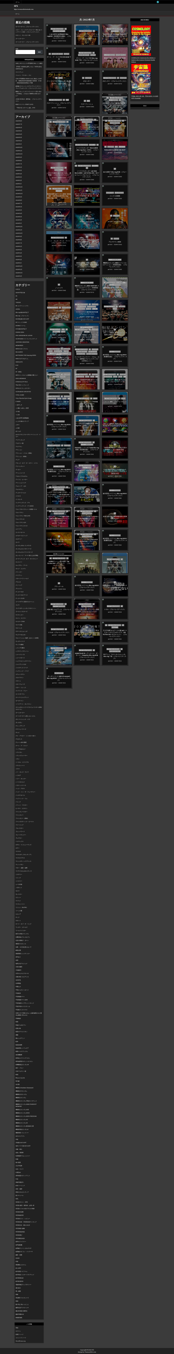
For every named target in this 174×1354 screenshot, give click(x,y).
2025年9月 (19, 157)
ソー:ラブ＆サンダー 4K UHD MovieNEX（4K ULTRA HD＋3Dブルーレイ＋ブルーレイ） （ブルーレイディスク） (87, 174)
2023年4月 (19, 253)
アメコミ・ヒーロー (21, 479)
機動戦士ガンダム (21, 1097)
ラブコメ (18, 901)
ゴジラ (18, 605)
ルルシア (18, 914)
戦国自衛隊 (19, 1045)
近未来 (18, 1258)
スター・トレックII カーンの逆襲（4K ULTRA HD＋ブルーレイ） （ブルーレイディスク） (115, 128)
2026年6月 (19, 127)
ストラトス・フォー (21, 691)
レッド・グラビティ (59, 219)
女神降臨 (18, 983)
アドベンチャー (20, 466)
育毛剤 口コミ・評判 (22, 1202)
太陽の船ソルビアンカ (22, 977)
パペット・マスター (21, 805)
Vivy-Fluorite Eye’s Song (23, 398)
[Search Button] (158, 2)
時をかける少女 (20, 1078)
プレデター (19, 838)
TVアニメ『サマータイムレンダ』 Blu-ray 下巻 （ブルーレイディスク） (114, 656)
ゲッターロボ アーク (22, 595)
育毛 (17, 1199)
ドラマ (18, 769)
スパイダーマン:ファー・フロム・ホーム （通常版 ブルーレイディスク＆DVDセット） (87, 359)
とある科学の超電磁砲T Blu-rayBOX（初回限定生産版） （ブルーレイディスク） (59, 36)
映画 (17, 1074)
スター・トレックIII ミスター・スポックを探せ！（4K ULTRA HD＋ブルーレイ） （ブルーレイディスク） (59, 495)
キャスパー (19, 562)
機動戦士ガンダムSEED (23, 1113)
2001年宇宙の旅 (20, 292)
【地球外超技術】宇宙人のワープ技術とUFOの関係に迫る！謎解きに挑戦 (87, 242)
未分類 (18, 1084)
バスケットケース (21, 785)
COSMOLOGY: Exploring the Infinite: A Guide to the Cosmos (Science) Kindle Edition (143, 60)
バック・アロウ (20, 788)
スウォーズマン (20, 674)
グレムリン (19, 588)
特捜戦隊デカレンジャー (23, 1156)
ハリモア (18, 775)
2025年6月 (19, 167)
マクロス (18, 851)
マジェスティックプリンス (23, 861)
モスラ (18, 891)
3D (16, 296)
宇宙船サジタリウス (21, 1010)
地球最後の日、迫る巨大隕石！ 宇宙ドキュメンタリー (59, 150)
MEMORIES (19, 345)
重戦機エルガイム (21, 1265)
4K (16, 299)
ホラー (18, 848)
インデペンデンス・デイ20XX (25, 506)
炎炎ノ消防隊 (19, 1152)
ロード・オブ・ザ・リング (23, 924)
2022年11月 (19, 269)
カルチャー (19, 539)
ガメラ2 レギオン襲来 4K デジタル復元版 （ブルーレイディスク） (115, 381)
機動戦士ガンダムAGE (22, 1109)
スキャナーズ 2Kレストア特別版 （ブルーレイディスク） (87, 403)
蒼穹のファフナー (21, 1241)
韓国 (17, 1301)
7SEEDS (18, 302)
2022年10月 (19, 273)
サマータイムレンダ (21, 631)
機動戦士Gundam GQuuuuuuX (24, 1088)
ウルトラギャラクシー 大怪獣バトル (26, 509)
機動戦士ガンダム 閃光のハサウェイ (26, 1101)
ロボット (18, 920)
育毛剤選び (19, 1235)
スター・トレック (21, 687)
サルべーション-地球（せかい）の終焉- (27, 638)
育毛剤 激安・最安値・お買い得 (25, 1205)
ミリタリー (19, 881)
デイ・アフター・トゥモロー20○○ (26, 736)
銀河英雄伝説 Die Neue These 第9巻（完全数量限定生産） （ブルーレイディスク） (115, 36)
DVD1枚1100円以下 (21, 329)
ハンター (115, 219)
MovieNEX (19, 352)
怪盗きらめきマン (21, 1025)
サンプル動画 (19, 644)
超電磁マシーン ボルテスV (23, 1248)
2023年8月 (19, 240)
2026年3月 (19, 137)
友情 (17, 960)
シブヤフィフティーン (22, 651)
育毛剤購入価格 (20, 1228)
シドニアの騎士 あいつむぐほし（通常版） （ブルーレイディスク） (59, 174)
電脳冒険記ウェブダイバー (23, 1284)
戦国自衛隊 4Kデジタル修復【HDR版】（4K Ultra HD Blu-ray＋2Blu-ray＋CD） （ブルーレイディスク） (59, 197)
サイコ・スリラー (21, 618)
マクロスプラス (20, 858)
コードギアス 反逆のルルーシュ (25, 602)
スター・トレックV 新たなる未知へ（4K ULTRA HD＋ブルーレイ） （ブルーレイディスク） (87, 518)
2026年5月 (19, 131)
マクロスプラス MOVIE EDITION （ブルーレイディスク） (87, 313)
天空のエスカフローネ (22, 973)
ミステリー (19, 874)
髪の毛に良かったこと (22, 1304)
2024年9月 (19, 197)
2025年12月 (19, 147)
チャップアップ (20, 726)
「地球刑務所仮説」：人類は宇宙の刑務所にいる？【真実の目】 (115, 448)
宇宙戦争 (18, 993)
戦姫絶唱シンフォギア (22, 1048)
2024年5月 (19, 210)
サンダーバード (20, 641)
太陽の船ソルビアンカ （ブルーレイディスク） (59, 610)
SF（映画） (19, 372)
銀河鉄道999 (19, 1281)
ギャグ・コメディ (21, 569)
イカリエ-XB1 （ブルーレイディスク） (115, 403)
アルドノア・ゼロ (21, 486)
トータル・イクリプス (22, 762)
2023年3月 (19, 256)
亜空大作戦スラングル (22, 934)
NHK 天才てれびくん (22, 358)
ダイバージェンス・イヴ (23, 719)
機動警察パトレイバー (22, 1133)
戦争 (17, 1041)
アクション (19, 450)
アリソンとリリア (21, 483)
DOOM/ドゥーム (20, 325)
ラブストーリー (20, 904)
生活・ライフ (19, 1169)
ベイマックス (19, 841)
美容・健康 (19, 1189)
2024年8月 (19, 200)
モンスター (19, 894)
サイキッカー (19, 615)
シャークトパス (20, 654)
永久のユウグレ (20, 1136)
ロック (18, 917)
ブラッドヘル (58, 586)
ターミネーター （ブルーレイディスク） (27, 42)
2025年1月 (19, 184)
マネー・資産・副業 (21, 868)
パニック (18, 802)
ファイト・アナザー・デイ (23, 75)
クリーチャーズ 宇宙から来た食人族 (59, 81)
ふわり (18, 425)
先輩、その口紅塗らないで (23, 947)
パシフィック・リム (21, 798)
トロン (18, 759)
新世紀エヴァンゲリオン (23, 1058)
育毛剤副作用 (19, 1215)
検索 (17, 49)
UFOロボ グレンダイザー (23, 388)
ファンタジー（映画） (22, 818)
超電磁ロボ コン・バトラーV (24, 1251)
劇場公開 (18, 950)
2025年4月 (19, 174)
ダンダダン (19, 722)
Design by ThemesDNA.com (87, 1352)
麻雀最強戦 (19, 1317)
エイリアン (19, 529)
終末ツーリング (20, 1185)
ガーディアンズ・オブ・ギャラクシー (27, 559)
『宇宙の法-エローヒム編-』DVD (25, 108)
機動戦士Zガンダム (21, 1094)
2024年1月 (19, 223)
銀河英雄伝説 (19, 1278)
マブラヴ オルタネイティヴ (24, 871)
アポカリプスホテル (21, 476)
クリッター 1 (115, 312)
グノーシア (19, 585)
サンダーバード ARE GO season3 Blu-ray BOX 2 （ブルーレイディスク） (59, 678)
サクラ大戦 (19, 625)
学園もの (18, 986)
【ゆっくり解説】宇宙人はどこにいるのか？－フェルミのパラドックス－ (115, 425)
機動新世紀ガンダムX (22, 1129)
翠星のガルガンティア (22, 1192)
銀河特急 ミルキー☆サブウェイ (25, 1275)
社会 (17, 1179)
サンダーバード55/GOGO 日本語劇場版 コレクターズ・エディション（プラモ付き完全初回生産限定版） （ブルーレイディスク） (59, 656)
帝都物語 (18, 1018)
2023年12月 (19, 226)
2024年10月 (19, 193)
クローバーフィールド (22, 578)
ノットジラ (59, 288)
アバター (18, 469)
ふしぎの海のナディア (22, 421)
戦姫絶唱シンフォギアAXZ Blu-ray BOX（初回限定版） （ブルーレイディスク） (87, 450)
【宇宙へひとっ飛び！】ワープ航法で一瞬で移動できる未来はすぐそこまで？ (87, 632)
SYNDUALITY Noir (22, 382)
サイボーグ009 (20, 621)
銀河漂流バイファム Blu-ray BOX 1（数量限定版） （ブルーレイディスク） (115, 357)
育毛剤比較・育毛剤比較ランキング (26, 1222)
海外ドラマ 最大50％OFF (23, 1146)
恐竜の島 (18, 1028)
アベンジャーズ (20, 473)
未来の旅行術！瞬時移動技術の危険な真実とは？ (115, 517)
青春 (17, 1294)
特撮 (17, 1159)
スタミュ (18, 681)
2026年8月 (19, 121)
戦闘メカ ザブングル (22, 1051)
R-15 (17, 365)
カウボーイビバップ (21, 536)
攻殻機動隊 (19, 1055)
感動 (17, 1035)
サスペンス (19, 628)
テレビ (18, 732)
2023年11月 (19, 230)
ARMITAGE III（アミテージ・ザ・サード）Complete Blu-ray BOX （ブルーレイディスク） (87, 655)
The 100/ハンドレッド (22, 385)
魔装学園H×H (20, 1314)
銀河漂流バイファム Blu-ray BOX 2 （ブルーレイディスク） (115, 494)
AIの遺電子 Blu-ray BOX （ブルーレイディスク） (115, 173)
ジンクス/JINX (115, 196)
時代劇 (18, 1081)
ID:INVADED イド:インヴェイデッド (26, 339)
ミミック (18, 878)
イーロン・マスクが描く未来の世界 (87, 494)
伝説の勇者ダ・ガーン (22, 940)
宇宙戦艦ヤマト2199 (22, 1000)
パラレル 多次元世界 (87, 219)
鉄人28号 (18, 1268)
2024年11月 (19, 190)
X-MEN (18, 401)
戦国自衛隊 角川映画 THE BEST (114, 150)
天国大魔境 (19, 967)
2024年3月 (19, 217)
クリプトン (19, 575)
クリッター (19, 572)
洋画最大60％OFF (21, 1142)
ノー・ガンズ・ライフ (22, 772)
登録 (17, 1328)
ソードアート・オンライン (23, 704)
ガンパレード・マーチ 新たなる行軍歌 (27, 555)
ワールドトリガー (21, 930)
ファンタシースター (21, 812)
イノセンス (19, 499)
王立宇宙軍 (19, 1166)
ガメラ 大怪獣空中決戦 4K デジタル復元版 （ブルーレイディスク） (87, 381)
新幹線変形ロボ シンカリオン (24, 1061)
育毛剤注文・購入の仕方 (23, 1225)
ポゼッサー (87, 81)
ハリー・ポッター (21, 779)
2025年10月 (19, 154)
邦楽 (17, 1261)
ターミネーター (20, 38)
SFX (16, 6)
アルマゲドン (19, 489)
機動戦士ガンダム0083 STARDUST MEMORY (59, 353)
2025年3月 (19, 177)
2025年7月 (19, 164)
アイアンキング (20, 440)
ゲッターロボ (19, 592)
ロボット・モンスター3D (23, 35)
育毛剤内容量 (19, 1212)
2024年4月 (19, 213)
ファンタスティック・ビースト (25, 821)
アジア (18, 460)
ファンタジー (19, 815)
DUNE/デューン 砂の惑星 (87, 563)
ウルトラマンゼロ (21, 522)
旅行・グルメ (19, 1068)
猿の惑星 (18, 1162)
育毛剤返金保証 (20, 1232)
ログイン (18, 1331)
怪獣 (17, 1022)
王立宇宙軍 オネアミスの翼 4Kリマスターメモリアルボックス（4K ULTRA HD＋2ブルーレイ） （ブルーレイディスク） (115, 633)
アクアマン (19, 446)
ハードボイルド (20, 782)
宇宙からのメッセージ (22, 990)
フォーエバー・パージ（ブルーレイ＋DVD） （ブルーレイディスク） (87, 35)
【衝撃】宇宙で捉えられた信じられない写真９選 (59, 540)
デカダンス (19, 739)
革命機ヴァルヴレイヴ (22, 1298)
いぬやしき (19, 405)
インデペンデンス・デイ (23, 502)
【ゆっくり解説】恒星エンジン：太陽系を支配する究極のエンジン (115, 334)
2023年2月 (19, 259)
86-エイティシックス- (22, 306)
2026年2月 (19, 141)
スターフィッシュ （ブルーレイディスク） (59, 104)
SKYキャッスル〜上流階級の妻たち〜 (27, 375)
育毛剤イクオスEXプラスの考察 (25, 1208)
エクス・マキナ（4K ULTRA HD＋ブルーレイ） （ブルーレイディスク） (59, 127)
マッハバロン (19, 864)
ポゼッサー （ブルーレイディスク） (115, 81)
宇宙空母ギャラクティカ (23, 1006)
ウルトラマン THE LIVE (23, 516)
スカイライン (19, 677)
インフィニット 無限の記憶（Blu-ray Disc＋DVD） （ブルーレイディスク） (87, 425)
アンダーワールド (21, 493)
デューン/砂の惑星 (21, 742)
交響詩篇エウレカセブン (23, 937)
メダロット (19, 887)
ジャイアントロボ (21, 664)
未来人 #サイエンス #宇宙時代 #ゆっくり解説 (29, 63)
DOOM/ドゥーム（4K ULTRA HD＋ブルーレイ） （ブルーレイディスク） (115, 105)
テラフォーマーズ (21, 729)
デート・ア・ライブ (21, 746)
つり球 (18, 415)
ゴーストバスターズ (21, 611)
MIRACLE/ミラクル (22, 349)
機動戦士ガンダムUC (22, 1119)
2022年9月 (19, 276)
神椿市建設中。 (20, 1182)
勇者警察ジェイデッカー (23, 953)
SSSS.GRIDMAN (21, 378)
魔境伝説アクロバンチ (22, 1308)
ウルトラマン (19, 512)
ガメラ (18, 542)
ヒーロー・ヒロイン (21, 808)
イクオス (18, 496)
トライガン (19, 752)
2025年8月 (19, 160)
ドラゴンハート (20, 765)
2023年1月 (19, 263)
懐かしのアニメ (20, 1038)
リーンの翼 (19, 911)
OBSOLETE (19, 362)
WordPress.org (20, 1341)
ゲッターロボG (20, 598)
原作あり (18, 957)
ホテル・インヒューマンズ (23, 845)
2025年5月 (19, 170)
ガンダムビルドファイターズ (24, 552)
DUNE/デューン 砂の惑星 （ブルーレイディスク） (115, 563)
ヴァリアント (19, 72)
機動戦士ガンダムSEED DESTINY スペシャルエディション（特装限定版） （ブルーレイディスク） (87, 288)
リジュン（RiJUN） (22, 907)
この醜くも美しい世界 (22, 408)
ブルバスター (19, 828)
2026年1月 (19, 144)
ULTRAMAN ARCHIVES (23, 391)
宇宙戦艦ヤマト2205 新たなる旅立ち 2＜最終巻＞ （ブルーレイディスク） (87, 473)
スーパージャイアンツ (22, 697)
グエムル (18, 582)
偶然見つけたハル (21, 944)
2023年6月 (19, 246)
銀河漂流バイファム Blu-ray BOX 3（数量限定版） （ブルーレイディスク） (115, 540)
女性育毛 (18, 980)
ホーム (18, 2)
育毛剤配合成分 (20, 1238)
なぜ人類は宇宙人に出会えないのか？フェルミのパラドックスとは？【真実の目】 (115, 471)
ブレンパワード (20, 831)
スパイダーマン (20, 694)
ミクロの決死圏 (59, 311)
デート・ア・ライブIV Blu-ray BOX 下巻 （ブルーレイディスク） (87, 59)
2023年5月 (19, 250)
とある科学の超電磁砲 (22, 418)
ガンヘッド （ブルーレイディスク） (59, 448)
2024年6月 (19, 207)
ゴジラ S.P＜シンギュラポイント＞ (26, 608)
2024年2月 (19, 220)
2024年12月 (19, 187)
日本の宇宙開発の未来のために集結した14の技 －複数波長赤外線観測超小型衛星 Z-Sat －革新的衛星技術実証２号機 (29, 81)
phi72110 (54, 40)
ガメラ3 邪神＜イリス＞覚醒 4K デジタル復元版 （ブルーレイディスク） (59, 404)
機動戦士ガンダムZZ (22, 1123)
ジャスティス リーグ (22, 668)
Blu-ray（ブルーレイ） (22, 316)
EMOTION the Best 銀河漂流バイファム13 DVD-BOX (115, 289)
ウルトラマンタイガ (21, 526)
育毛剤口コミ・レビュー (23, 1218)
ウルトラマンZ (20, 519)
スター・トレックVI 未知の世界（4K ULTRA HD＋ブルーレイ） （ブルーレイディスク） (87, 541)
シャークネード (20, 658)
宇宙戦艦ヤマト (20, 996)
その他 (18, 411)
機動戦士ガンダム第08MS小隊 (25, 1126)
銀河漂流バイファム (21, 1271)
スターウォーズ (20, 684)
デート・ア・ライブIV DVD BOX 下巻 (59, 58)
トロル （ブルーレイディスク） (115, 609)
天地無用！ (19, 970)
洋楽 (17, 1139)
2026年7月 (19, 124)
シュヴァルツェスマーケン (23, 661)
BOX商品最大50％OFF (22, 319)
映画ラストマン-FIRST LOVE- (25, 104)
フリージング (19, 825)
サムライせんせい (21, 635)
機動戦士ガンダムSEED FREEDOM (26, 1116)
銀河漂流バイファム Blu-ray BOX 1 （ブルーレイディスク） (59, 425)
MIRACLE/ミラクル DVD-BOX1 (115, 58)
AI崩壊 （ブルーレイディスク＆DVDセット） (59, 381)
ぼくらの (18, 431)
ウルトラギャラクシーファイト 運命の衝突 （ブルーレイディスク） (87, 610)
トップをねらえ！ (21, 749)
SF (16, 368)
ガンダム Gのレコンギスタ (23, 545)
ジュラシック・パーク (22, 671)
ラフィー (18, 897)
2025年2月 (19, 180)
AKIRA (18, 309)
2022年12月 (19, 266)
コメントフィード (21, 1338)
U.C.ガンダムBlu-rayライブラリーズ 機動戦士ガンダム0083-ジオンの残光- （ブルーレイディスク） (59, 359)
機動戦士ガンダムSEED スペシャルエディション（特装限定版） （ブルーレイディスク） (115, 265)
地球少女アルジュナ (21, 963)
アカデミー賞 (19, 443)
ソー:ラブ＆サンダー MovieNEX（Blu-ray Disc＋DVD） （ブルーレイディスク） (87, 150)
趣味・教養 (19, 1255)
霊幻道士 (18, 1288)
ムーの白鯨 (19, 884)
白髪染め (18, 1172)
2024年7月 (19, 203)
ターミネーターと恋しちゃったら (25, 716)
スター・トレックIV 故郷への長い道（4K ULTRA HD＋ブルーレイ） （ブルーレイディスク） (59, 518)
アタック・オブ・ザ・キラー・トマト (27, 463)
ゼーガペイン (19, 701)
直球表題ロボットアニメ (23, 1175)
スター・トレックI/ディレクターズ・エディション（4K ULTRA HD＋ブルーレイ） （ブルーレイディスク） (87, 128)
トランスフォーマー (21, 755)
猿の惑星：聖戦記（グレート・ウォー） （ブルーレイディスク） (87, 336)
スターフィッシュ (87, 104)
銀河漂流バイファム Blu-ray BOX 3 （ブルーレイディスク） (87, 586)
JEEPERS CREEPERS (22, 342)
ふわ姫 (18, 428)
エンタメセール (20, 532)
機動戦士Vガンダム (21, 1091)
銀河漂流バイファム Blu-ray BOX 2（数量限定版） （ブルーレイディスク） (59, 471)
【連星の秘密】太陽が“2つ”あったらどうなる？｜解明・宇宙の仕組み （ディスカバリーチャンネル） (87, 265)
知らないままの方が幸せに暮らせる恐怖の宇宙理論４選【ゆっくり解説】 (87, 196)
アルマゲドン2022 (115, 242)
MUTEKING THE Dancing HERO (26, 355)
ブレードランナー (21, 835)
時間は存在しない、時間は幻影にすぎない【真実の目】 (115, 586)
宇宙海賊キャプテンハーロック (25, 1003)
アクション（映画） (21, 456)
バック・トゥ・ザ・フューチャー (25, 792)
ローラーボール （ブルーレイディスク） (27, 26)
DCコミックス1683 (21, 322)
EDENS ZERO (20, 332)
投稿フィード (19, 1334)
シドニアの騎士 (20, 648)
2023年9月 (19, 236)
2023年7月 (19, 243)
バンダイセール (20, 795)
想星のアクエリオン (21, 1031)
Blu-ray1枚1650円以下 (22, 312)
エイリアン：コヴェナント (59, 335)
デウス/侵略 (59, 265)
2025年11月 (19, 151)
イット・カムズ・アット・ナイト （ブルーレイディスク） (59, 242)
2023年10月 (19, 233)
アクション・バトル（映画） (24, 453)
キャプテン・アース (21, 565)
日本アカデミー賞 (21, 1071)
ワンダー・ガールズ (21, 927)
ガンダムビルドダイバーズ (23, 549)
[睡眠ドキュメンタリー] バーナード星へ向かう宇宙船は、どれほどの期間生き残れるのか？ (28, 94)
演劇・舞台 (19, 1149)
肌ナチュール (19, 1195)
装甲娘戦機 (19, 1245)
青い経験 (18, 1291)
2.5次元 (18, 289)
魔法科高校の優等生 (21, 1311)
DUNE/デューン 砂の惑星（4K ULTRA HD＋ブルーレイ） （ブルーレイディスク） (59, 563)
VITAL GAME (20, 395)
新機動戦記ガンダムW (22, 1064)
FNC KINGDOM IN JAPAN (24, 335)
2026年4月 (19, 134)
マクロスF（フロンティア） (24, 854)
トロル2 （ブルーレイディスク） (59, 632)
